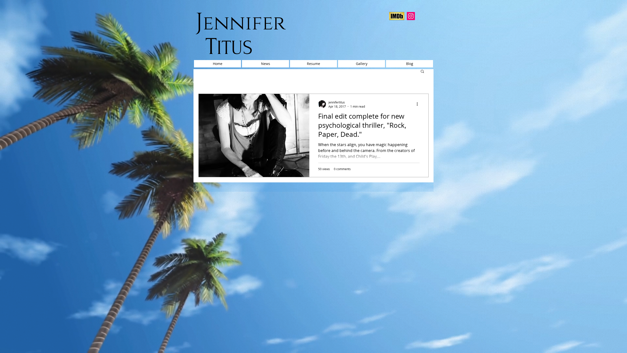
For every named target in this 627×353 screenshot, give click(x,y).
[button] (422, 71)
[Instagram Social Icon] (411, 16)
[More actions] (419, 104)
